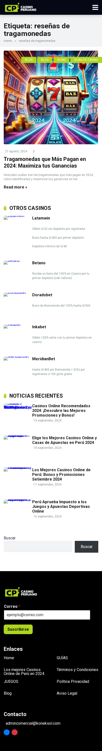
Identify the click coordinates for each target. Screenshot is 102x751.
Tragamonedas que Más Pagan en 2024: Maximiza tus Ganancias (45, 162)
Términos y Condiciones (77, 669)
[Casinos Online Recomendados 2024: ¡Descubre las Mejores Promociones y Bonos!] (18, 407)
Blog (8, 693)
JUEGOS (11, 681)
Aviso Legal (67, 693)
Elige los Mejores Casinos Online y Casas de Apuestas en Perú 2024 (64, 440)
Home (8, 41)
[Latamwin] (18, 215)
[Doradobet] (18, 292)
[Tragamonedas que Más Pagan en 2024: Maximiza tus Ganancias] (51, 97)
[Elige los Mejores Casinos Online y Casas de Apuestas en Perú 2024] (18, 435)
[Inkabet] (18, 324)
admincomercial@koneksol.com (33, 723)
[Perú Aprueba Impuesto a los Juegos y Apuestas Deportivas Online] (18, 499)
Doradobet (42, 295)
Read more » (15, 187)
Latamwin (41, 218)
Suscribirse (18, 629)
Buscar (10, 538)
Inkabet (39, 327)
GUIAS (61, 60)
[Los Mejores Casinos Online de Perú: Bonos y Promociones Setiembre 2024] (18, 467)
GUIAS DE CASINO (86, 60)
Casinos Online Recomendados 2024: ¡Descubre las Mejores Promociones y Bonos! (61, 411)
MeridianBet (43, 359)
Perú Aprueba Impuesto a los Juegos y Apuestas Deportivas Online (61, 507)
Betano (39, 263)
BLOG (29, 60)
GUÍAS (62, 658)
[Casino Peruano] (21, 6)
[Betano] (18, 260)
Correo (12, 606)
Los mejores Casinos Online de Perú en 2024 (24, 671)
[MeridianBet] (18, 356)
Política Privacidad (73, 681)
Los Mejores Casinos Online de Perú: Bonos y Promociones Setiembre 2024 (61, 475)
